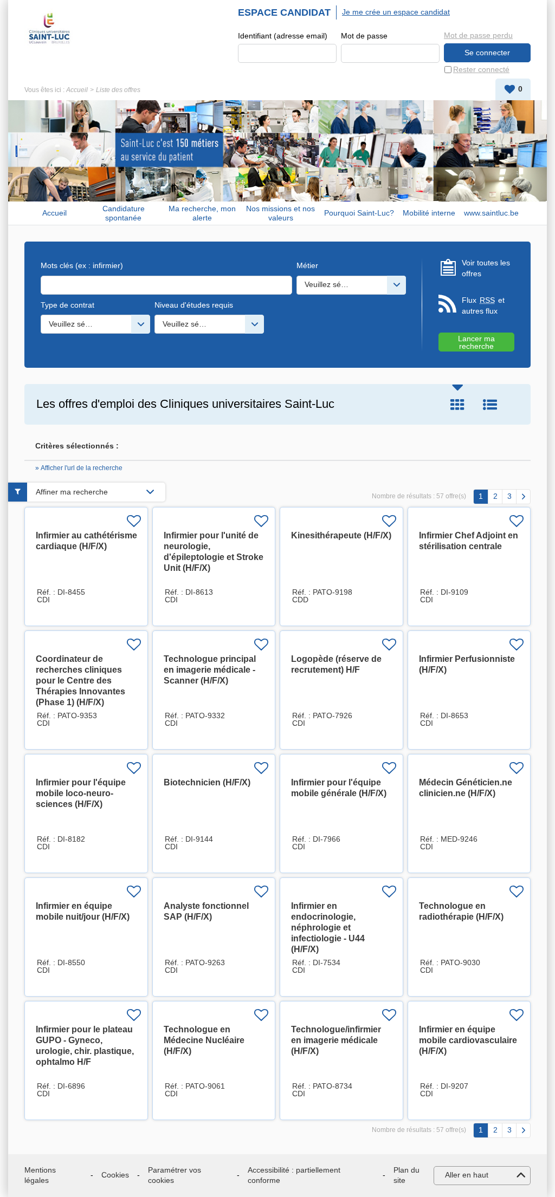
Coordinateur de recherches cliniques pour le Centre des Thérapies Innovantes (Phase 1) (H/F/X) (80, 680)
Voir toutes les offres (486, 268)
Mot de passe (364, 35)
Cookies (115, 1174)
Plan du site (406, 1175)
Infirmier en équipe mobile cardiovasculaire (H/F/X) (468, 1040)
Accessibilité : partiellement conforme (294, 1175)
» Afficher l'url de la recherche (78, 468)
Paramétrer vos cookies (174, 1175)
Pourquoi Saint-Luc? (359, 213)
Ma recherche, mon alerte (202, 213)
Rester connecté (481, 69)
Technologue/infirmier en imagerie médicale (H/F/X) (336, 1040)
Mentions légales (40, 1175)
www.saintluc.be (491, 213)
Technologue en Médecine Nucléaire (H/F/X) (204, 1040)
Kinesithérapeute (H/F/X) (341, 535)
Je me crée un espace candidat (396, 12)
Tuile (457, 405)
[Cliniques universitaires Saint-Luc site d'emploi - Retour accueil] (49, 28)
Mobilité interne (429, 213)
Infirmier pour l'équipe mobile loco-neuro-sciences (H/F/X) (81, 793)
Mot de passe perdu (478, 35)
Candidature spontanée (123, 213)
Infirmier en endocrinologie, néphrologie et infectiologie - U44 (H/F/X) (328, 927)
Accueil (77, 90)
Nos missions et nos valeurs (280, 213)
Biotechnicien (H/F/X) (207, 782)
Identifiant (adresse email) (282, 35)
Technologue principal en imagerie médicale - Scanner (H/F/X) (210, 669)
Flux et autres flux (483, 305)
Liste (490, 405)
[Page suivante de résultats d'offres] (523, 497)
